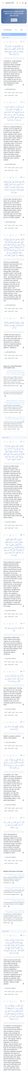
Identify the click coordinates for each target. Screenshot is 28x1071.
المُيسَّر (9, 92)
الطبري (5, 95)
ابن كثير (21, 92)
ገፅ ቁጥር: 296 (5, 437)
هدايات (16, 95)
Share (13, 20)
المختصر (13, 92)
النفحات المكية (10, 95)
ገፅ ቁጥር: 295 (5, 38)
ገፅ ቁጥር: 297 (5, 931)
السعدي (17, 92)
